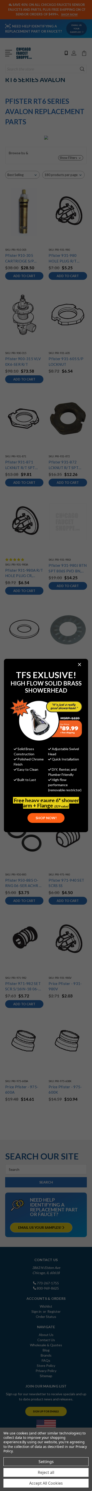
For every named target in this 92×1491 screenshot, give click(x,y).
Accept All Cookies (46, 1483)
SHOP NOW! (46, 818)
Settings (46, 1461)
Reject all (46, 1472)
